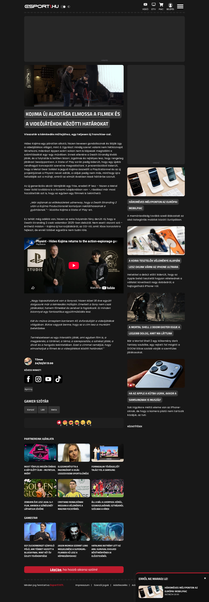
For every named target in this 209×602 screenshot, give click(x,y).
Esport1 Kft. (57, 585)
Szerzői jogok (101, 585)
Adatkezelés (120, 585)
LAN (43, 409)
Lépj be (55, 569)
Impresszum (83, 585)
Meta (54, 409)
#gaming (28, 389)
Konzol (30, 409)
